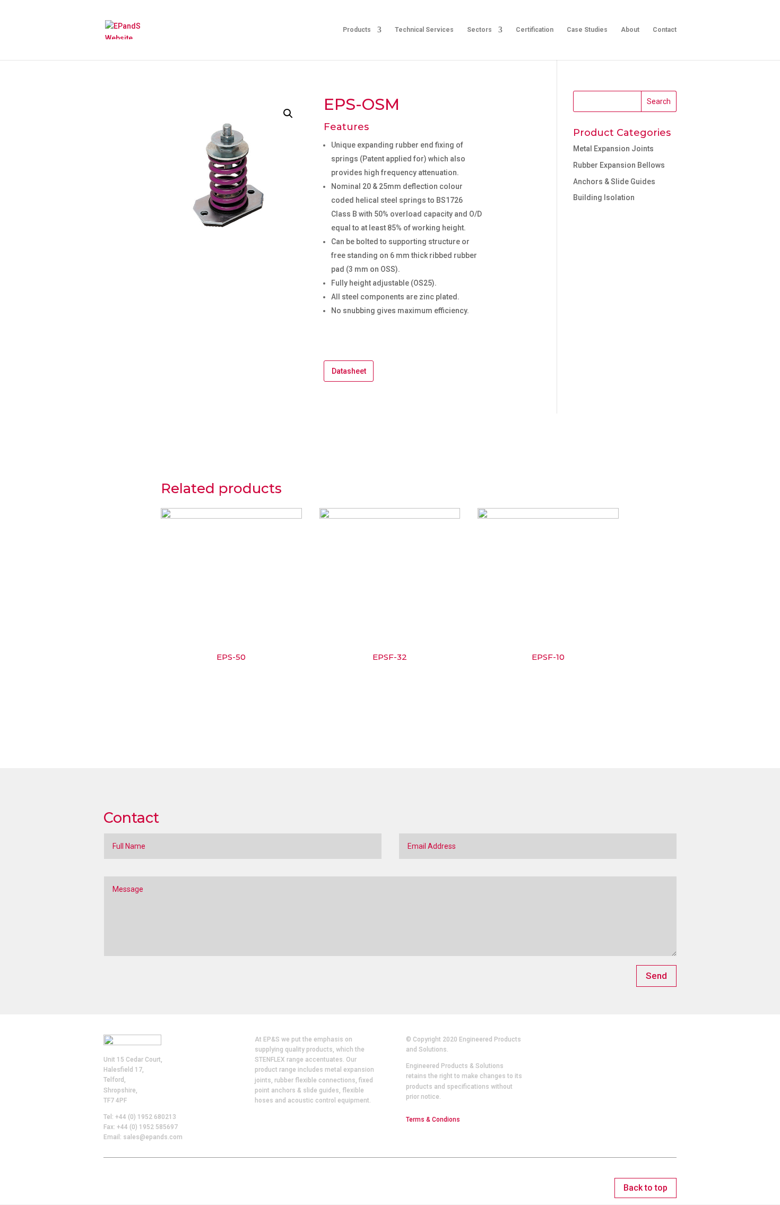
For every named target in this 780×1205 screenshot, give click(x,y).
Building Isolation (604, 197)
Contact (665, 29)
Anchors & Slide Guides (614, 181)
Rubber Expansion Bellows (619, 165)
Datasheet (349, 371)
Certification (534, 29)
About (630, 29)
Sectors (479, 29)
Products (357, 29)
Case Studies (587, 29)
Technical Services (424, 29)
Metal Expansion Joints (613, 148)
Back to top (645, 1188)
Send (656, 975)
